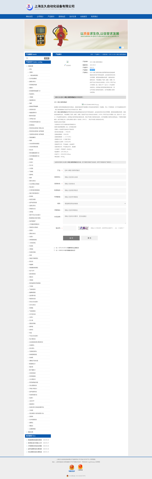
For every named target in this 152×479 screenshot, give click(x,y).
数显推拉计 (32, 363)
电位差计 (31, 187)
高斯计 (31, 87)
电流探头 (31, 94)
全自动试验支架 (33, 146)
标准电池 (31, 125)
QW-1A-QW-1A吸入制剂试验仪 (117, 54)
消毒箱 (31, 249)
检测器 (31, 159)
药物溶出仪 (32, 208)
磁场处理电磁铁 (33, 106)
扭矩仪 (31, 329)
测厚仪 (31, 422)
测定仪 (31, 277)
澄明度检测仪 (33, 239)
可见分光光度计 (33, 336)
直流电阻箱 (32, 376)
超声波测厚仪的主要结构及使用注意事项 (35, 449)
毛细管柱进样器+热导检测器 (36, 135)
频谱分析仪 (32, 81)
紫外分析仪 (32, 181)
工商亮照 (97, 462)
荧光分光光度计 (33, 301)
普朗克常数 (32, 323)
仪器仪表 (30, 66)
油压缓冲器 (32, 295)
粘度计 (31, 398)
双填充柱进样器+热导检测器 (36, 131)
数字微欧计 (32, 370)
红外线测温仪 (33, 419)
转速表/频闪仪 (33, 394)
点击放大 (68, 65)
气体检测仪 (32, 311)
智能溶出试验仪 (33, 227)
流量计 (31, 72)
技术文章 (72, 16)
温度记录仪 (32, 205)
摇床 (30, 177)
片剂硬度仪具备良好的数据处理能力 (35, 446)
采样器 (31, 212)
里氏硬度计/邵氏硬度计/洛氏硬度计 (36, 414)
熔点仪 (31, 261)
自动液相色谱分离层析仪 (36, 342)
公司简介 (40, 16)
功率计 (31, 317)
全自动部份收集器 (34, 143)
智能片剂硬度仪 (33, 258)
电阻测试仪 (32, 100)
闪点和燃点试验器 (34, 184)
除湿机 (31, 196)
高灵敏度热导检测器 (35, 283)
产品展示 (51, 16)
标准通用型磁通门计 (35, 91)
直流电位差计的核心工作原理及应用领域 (35, 443)
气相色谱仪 (32, 289)
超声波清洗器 (33, 202)
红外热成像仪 (33, 78)
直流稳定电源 (33, 84)
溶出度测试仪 (33, 385)
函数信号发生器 (33, 360)
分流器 (31, 168)
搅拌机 (31, 174)
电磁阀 (31, 264)
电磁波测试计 (33, 112)
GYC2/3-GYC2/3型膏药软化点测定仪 (69, 247)
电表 (30, 140)
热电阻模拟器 (33, 354)
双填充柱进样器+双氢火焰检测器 (36, 128)
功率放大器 (32, 118)
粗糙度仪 (31, 404)
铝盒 (30, 332)
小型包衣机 (32, 243)
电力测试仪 (32, 339)
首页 (91, 54)
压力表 (31, 320)
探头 (30, 69)
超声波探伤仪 (33, 391)
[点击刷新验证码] (83, 228)
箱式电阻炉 (32, 221)
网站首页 (29, 16)
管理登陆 (92, 459)
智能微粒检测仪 (33, 267)
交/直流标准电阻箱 (34, 190)
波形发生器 (32, 109)
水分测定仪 (32, 379)
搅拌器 (31, 326)
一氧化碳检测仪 (33, 75)
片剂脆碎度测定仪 (34, 224)
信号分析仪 (32, 305)
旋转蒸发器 (32, 274)
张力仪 (31, 165)
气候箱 (31, 171)
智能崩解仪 (32, 137)
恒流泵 (31, 246)
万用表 (31, 286)
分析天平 (31, 401)
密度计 (31, 230)
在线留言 (83, 16)
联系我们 (94, 16)
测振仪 (31, 425)
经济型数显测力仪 (34, 156)
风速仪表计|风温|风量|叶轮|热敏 (36, 407)
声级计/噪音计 (33, 388)
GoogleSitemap (91, 462)
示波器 (31, 410)
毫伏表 (31, 367)
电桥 (30, 103)
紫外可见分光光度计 (35, 215)
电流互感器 (32, 199)
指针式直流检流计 (34, 193)
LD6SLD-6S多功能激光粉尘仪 (67, 250)
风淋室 (31, 357)
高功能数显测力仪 (34, 153)
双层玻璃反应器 (33, 382)
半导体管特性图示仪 (35, 122)
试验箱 (31, 280)
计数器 (31, 97)
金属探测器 (32, 429)
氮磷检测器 (32, 292)
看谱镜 (31, 308)
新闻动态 (62, 16)
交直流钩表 (32, 373)
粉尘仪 (31, 150)
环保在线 (84, 462)
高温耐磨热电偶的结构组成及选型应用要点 (35, 440)
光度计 (31, 236)
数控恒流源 (32, 115)
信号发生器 (32, 314)
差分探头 (31, 348)
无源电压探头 (33, 351)
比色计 (31, 162)
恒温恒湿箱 (32, 252)
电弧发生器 (32, 298)
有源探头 (31, 345)
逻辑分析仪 (32, 233)
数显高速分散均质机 (35, 218)
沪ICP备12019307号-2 (84, 459)
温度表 (31, 416)
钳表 (30, 255)
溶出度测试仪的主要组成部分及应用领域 (35, 452)
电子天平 (31, 270)
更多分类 (30, 432)
